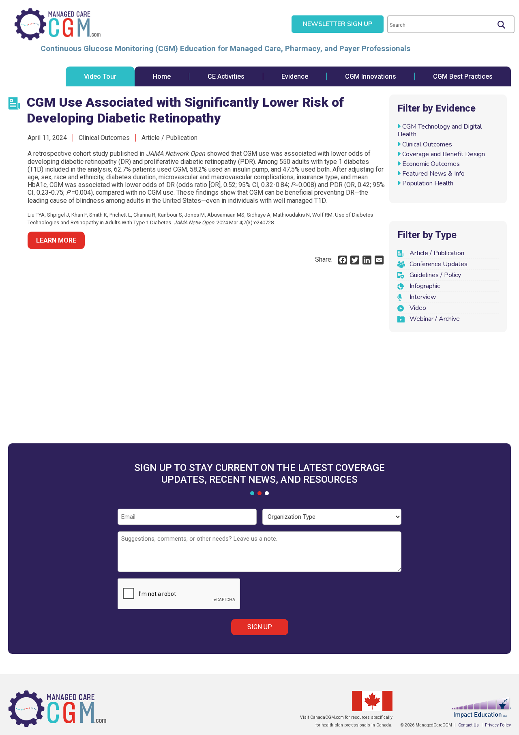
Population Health (427, 183)
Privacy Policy (498, 725)
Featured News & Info (433, 173)
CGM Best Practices (463, 76)
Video (418, 307)
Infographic (425, 286)
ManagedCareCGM (57, 24)
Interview (423, 296)
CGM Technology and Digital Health (439, 130)
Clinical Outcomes (427, 144)
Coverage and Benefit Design (443, 154)
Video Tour (100, 76)
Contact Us (468, 725)
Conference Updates (439, 264)
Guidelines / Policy (435, 275)
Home (162, 76)
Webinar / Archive (435, 318)
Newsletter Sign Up (337, 23)
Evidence (294, 76)
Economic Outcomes (431, 163)
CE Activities (226, 76)
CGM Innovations (370, 76)
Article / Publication (437, 253)
